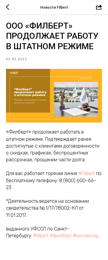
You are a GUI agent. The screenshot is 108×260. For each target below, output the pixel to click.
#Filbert (86, 173)
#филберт (61, 236)
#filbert (41, 236)
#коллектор (86, 236)
